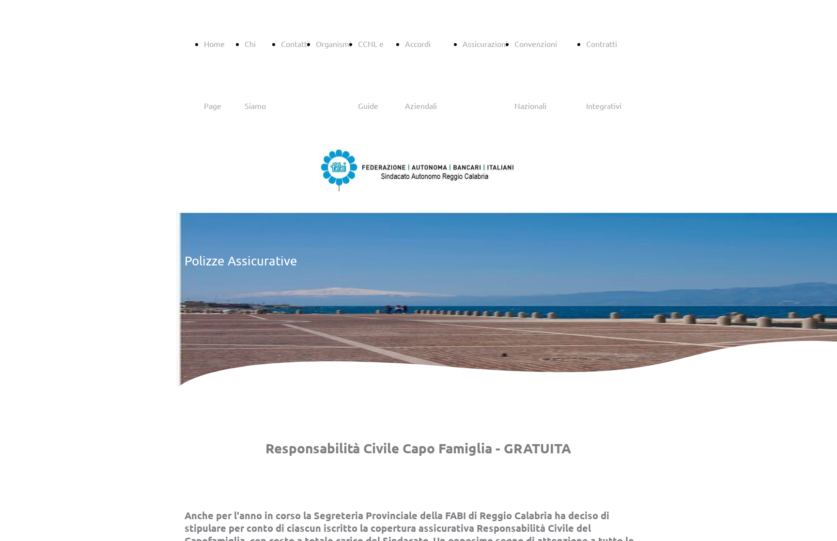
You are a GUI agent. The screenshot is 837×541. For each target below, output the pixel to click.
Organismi (333, 43)
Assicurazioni (485, 43)
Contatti (295, 43)
